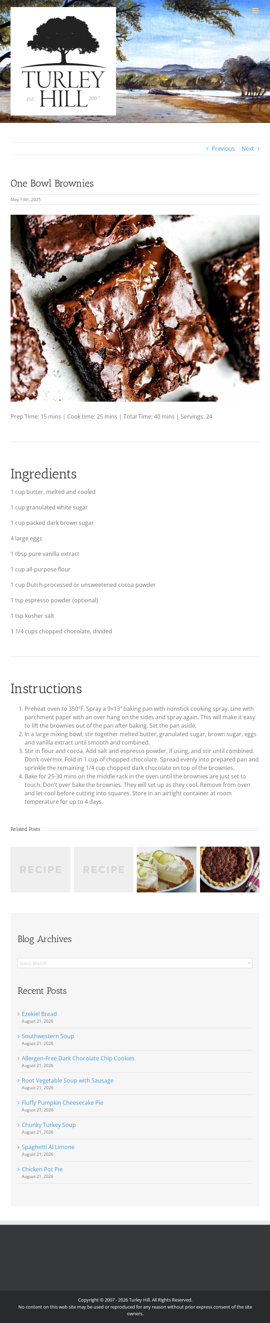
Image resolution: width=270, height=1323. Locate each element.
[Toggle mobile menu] (255, 10)
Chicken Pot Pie (42, 1169)
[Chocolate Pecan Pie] (230, 850)
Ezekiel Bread (39, 1014)
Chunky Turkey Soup (49, 1125)
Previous (223, 148)
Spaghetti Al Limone (48, 1147)
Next (248, 148)
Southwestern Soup (48, 1036)
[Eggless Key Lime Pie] (167, 850)
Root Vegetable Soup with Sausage (68, 1080)
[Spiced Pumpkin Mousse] (40, 850)
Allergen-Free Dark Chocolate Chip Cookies (78, 1058)
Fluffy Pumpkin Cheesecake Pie (62, 1102)
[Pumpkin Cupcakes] (104, 850)
